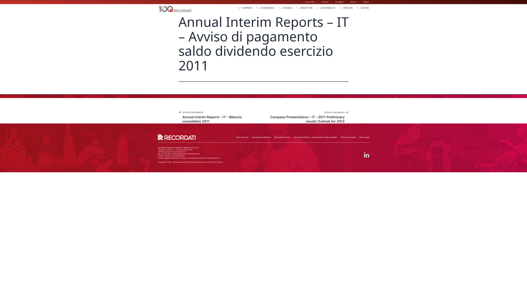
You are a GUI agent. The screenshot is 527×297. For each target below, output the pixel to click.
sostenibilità (328, 8)
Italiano (353, 2)
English (366, 2)
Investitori (306, 8)
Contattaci (339, 2)
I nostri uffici (310, 2)
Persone (348, 8)
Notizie (365, 8)
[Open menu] (358, 8)
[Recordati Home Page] (175, 8)
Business (287, 8)
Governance (267, 8)
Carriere (325, 2)
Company (247, 8)
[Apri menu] (239, 8)
